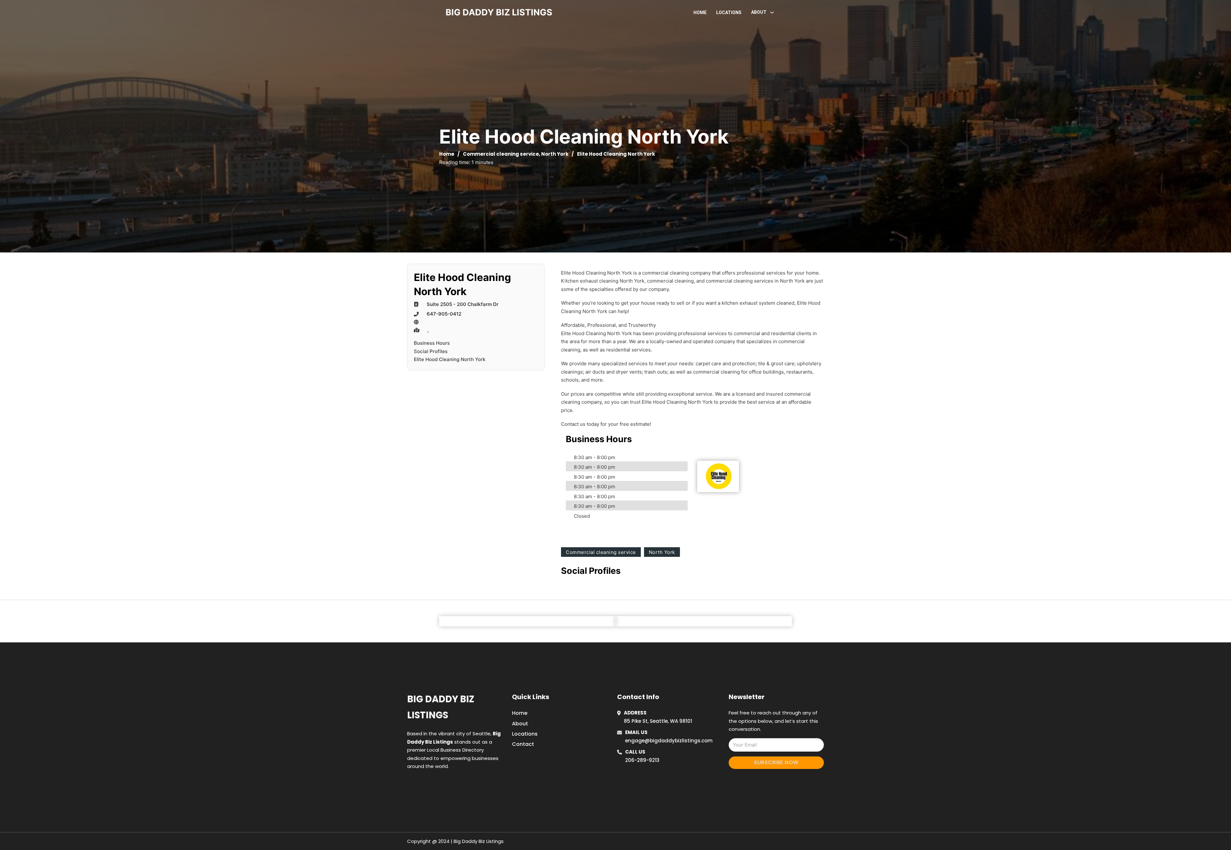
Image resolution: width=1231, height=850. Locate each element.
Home (700, 12)
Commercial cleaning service (501, 154)
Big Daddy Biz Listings (440, 707)
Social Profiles (431, 351)
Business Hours (432, 343)
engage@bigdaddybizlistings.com (669, 740)
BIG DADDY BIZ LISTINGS (499, 12)
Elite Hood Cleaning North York (449, 359)
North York (554, 154)
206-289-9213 (642, 760)
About (520, 723)
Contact (523, 744)
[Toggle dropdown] (772, 12)
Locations (728, 12)
